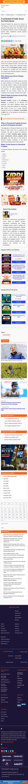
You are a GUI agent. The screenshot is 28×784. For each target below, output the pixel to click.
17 (2, 514)
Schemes (3, 628)
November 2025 (7, 497)
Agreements (4, 630)
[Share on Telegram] (4, 41)
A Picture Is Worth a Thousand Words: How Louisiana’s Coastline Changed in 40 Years (13, 566)
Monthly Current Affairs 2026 (11, 437)
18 (5, 514)
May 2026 (5, 483)
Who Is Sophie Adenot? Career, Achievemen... (12, 360)
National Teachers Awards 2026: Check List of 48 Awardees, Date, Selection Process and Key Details (14, 546)
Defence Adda (18, 658)
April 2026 (5, 485)
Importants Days (18, 632)
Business (17, 624)
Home (2, 14)
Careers (21, 705)
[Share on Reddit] (7, 41)
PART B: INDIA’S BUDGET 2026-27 (13, 423)
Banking (17, 619)
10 (2, 512)
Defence (17, 626)
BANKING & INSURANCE (20, 673)
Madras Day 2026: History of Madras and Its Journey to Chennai (14, 575)
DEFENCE (19, 683)
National (17, 611)
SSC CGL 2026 (4, 702)
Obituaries (3, 636)
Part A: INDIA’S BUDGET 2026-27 (12, 421)
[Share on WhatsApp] (2, 41)
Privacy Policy (5, 776)
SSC (18, 676)
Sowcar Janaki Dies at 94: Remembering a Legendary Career (13, 596)
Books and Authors (5, 632)
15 (20, 512)
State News (17, 615)
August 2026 (10, 476)
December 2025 (7, 495)
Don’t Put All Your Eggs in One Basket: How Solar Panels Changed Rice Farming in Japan (14, 571)
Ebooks (2, 718)
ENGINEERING (20, 685)
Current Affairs (18, 655)
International (18, 613)
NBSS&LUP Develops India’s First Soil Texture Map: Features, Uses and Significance (12, 540)
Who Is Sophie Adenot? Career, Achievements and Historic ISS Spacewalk (13, 554)
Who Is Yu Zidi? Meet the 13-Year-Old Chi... (11, 397)
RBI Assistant (4, 687)
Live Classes (4, 714)
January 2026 (6, 493)
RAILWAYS (19, 678)
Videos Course (4, 716)
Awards (2, 626)
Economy (17, 630)
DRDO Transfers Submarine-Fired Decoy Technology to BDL (13, 558)
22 (20, 514)
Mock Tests (3, 712)
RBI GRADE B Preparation (4, 690)
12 (9, 512)
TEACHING (19, 680)
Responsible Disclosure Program (9, 772)
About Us (19, 697)
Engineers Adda (9, 662)
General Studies (10, 14)
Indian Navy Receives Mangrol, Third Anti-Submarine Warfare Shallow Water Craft (13, 535)
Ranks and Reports (5, 639)
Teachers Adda (23, 651)
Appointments (18, 617)
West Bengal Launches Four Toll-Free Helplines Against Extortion (12, 579)
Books (2, 720)
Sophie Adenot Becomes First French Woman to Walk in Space (14, 562)
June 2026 (6, 481)
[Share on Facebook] (9, 41)
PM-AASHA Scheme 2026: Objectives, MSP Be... (13, 379)
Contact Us (19, 699)
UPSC (18, 687)
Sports (2, 624)
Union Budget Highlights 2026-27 (12, 425)
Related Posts (5, 340)
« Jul (2, 527)
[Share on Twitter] (12, 41)
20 (13, 514)
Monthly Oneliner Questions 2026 (12, 439)
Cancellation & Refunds (7, 774)
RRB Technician (4, 697)
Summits (17, 628)
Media (18, 702)
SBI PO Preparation (5, 674)
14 (17, 512)
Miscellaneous (4, 643)
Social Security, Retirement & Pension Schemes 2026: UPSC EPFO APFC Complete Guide (12, 584)
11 (5, 512)
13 (13, 512)
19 (9, 514)
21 (17, 514)
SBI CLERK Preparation (3, 677)
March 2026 (6, 488)
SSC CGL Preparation (3, 685)
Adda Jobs (10, 655)
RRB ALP (3, 699)
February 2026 (7, 490)
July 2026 (5, 478)
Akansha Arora (6, 36)
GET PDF (24, 782)
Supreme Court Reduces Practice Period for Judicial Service (14, 589)
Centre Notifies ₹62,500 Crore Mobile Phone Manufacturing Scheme (14, 550)
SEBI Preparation (5, 679)
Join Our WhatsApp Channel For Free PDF (13, 118)
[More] (24, 5)
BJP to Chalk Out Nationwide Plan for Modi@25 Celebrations (12, 593)
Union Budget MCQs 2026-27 (11, 418)
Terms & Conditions (18, 774)
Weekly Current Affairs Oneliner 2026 (13, 435)
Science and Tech (5, 641)
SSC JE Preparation (5, 682)
